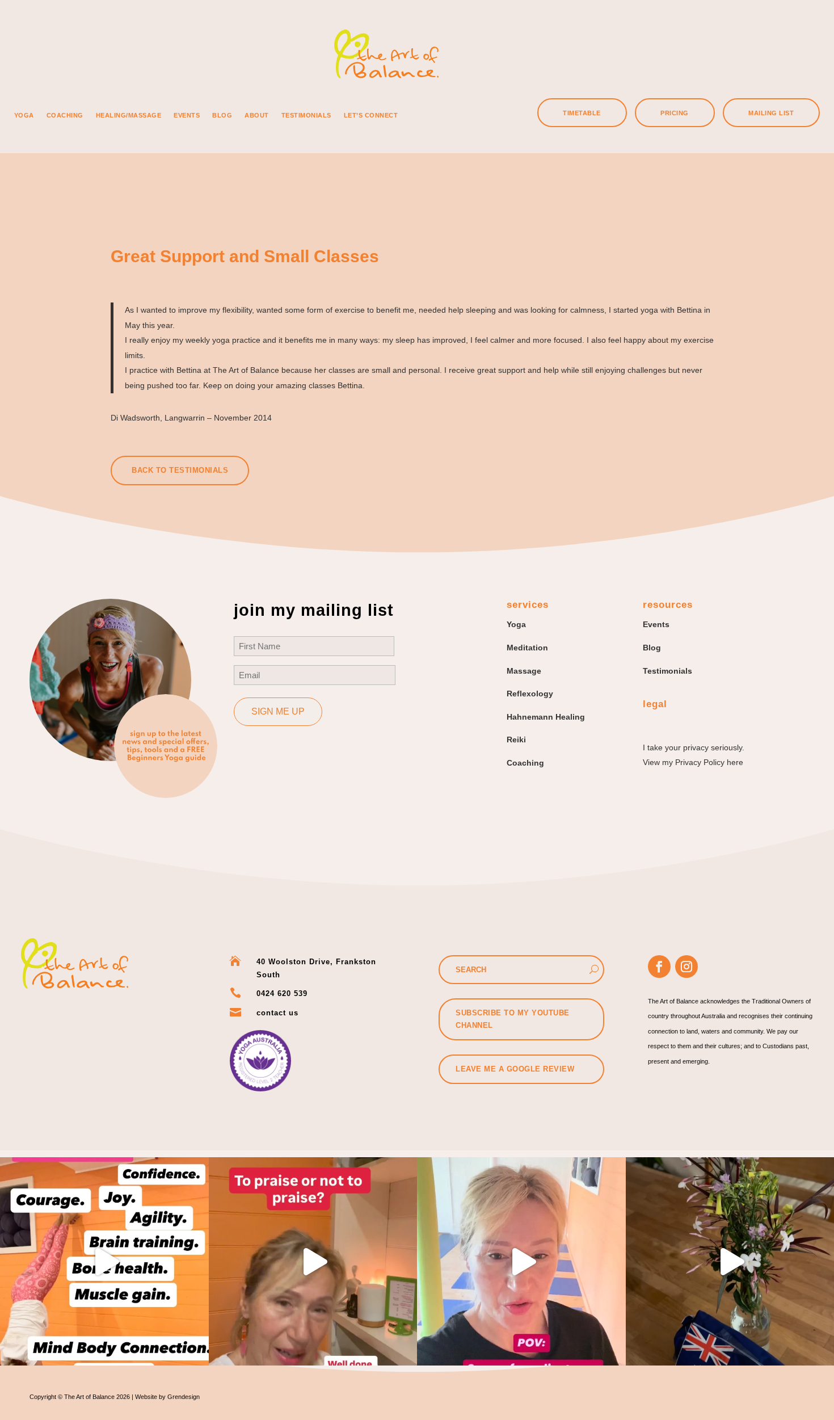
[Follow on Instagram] (686, 966)
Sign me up (278, 711)
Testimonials (306, 115)
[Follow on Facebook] (659, 966)
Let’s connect (371, 115)
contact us (277, 1013)
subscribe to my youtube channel (513, 1019)
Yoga (24, 115)
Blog (222, 115)
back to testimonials (180, 470)
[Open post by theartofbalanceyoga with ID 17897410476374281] (104, 1261)
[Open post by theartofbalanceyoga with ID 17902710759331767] (313, 1261)
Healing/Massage (129, 115)
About (257, 115)
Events (187, 115)
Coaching (65, 115)
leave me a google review (515, 1069)
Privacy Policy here (709, 762)
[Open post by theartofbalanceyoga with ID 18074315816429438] (521, 1261)
